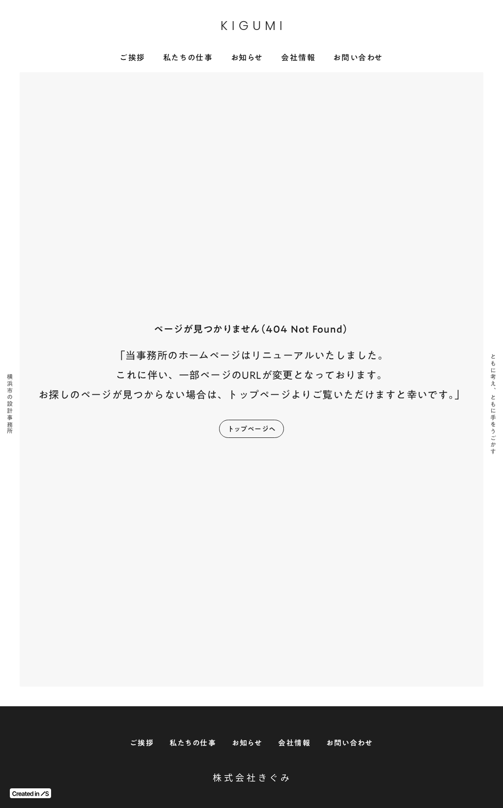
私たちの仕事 (188, 57)
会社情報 (298, 57)
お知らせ (247, 57)
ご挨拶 (132, 57)
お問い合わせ (358, 57)
